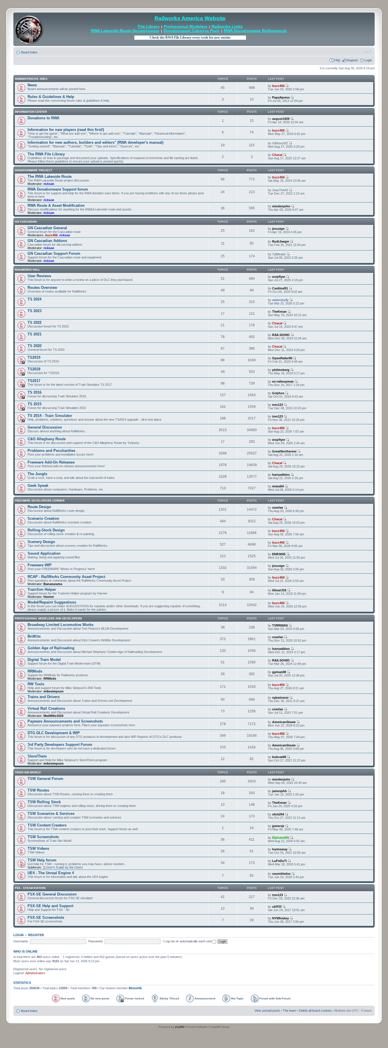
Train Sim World (28, 772)
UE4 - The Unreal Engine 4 (51, 873)
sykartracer (280, 697)
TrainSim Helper (42, 589)
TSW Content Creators (47, 825)
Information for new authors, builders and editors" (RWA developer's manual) (95, 142)
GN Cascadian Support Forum (54, 253)
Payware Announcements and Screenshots (65, 721)
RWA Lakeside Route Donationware (125, 31)
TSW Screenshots (43, 837)
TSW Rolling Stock (44, 802)
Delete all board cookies (315, 1010)
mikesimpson (53, 691)
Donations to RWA (43, 118)
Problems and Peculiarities (51, 450)
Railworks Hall (27, 269)
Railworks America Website (190, 18)
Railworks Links (227, 26)
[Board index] (29, 29)
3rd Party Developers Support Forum (60, 744)
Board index (29, 52)
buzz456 (278, 85)
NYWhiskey (280, 918)
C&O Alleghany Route (47, 439)
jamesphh (279, 791)
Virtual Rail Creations (46, 708)
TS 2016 (34, 392)
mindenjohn (281, 206)
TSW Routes (38, 790)
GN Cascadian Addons (47, 241)
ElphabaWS (280, 837)
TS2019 (34, 357)
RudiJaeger (280, 241)
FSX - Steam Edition (30, 888)
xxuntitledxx (281, 873)
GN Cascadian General (47, 228)
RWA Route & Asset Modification (56, 205)
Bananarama (52, 584)
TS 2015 (34, 404)
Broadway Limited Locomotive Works (60, 625)
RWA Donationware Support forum (58, 189)
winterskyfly (280, 300)
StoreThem (37, 756)
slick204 (278, 814)
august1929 (280, 118)
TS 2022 (34, 322)
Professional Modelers (185, 26)
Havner (48, 596)
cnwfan (277, 507)
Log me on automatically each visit (188, 941)
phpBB (179, 1026)
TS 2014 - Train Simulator (50, 416)
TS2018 (34, 369)
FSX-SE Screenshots (46, 917)
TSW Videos (38, 848)
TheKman (279, 311)
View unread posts (267, 1010)
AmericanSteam (284, 722)
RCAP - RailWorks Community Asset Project (66, 577)
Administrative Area (31, 78)
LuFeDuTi (279, 861)
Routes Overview (42, 287)
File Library (149, 26)
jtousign (278, 228)
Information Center (31, 111)
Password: (95, 941)
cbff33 (276, 906)
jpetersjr (278, 826)
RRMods (35, 671)
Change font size (368, 51)
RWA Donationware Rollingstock (255, 31)
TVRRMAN (280, 625)
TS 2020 (34, 346)
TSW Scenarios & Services (51, 813)
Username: (21, 941)
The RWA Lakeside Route (50, 176)
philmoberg (280, 369)
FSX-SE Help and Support (50, 906)
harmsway (279, 849)
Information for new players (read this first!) (66, 130)
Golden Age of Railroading (51, 648)
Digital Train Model (44, 659)
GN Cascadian (26, 221)
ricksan (48, 183)
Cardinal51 (280, 288)
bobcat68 (279, 757)
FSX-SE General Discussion (52, 894)
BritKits (34, 636)
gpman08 (279, 672)
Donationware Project (33, 170)
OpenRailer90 (282, 358)
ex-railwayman (283, 381)
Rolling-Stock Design (46, 530)
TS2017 (34, 381)
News (32, 85)
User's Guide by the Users (64, 867)
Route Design (39, 507)
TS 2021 (34, 334)
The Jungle (37, 474)
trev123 (277, 404)
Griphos (278, 393)
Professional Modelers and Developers (48, 618)
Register (352, 60)
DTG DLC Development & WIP (54, 733)
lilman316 (279, 590)
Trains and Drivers (44, 697)
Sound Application (44, 553)
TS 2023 (34, 311)
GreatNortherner (284, 451)
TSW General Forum (45, 778)
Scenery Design (41, 542)
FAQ (337, 60)
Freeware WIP (40, 565)
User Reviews (39, 276)
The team (289, 1010)
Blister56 (135, 988)
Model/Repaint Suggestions (52, 602)
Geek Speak (38, 485)
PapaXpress (281, 97)
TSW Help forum (42, 860)
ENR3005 (278, 554)
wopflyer (278, 276)
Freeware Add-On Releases (51, 462)
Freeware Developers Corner (39, 500)
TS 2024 (34, 299)
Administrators (35, 973)
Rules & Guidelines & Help (51, 97)
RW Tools (36, 684)
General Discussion (45, 427)
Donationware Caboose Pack (192, 31)
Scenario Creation (43, 518)
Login (368, 60)
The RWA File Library (46, 154)
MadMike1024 (53, 715)
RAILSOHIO (281, 335)
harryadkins (281, 474)
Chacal (277, 154)
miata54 (278, 486)
